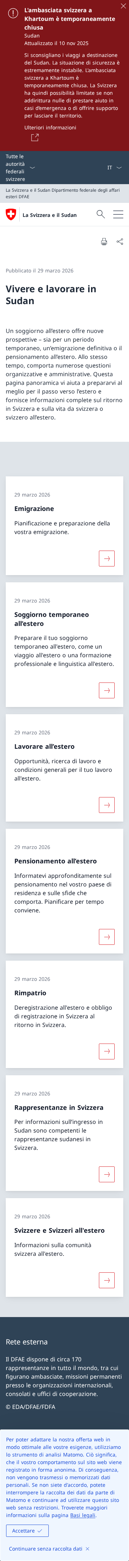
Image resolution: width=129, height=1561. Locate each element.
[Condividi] (120, 241)
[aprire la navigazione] (118, 214)
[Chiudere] (123, 6)
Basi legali (82, 1515)
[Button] (33, 137)
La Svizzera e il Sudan (50, 215)
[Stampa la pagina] (104, 241)
